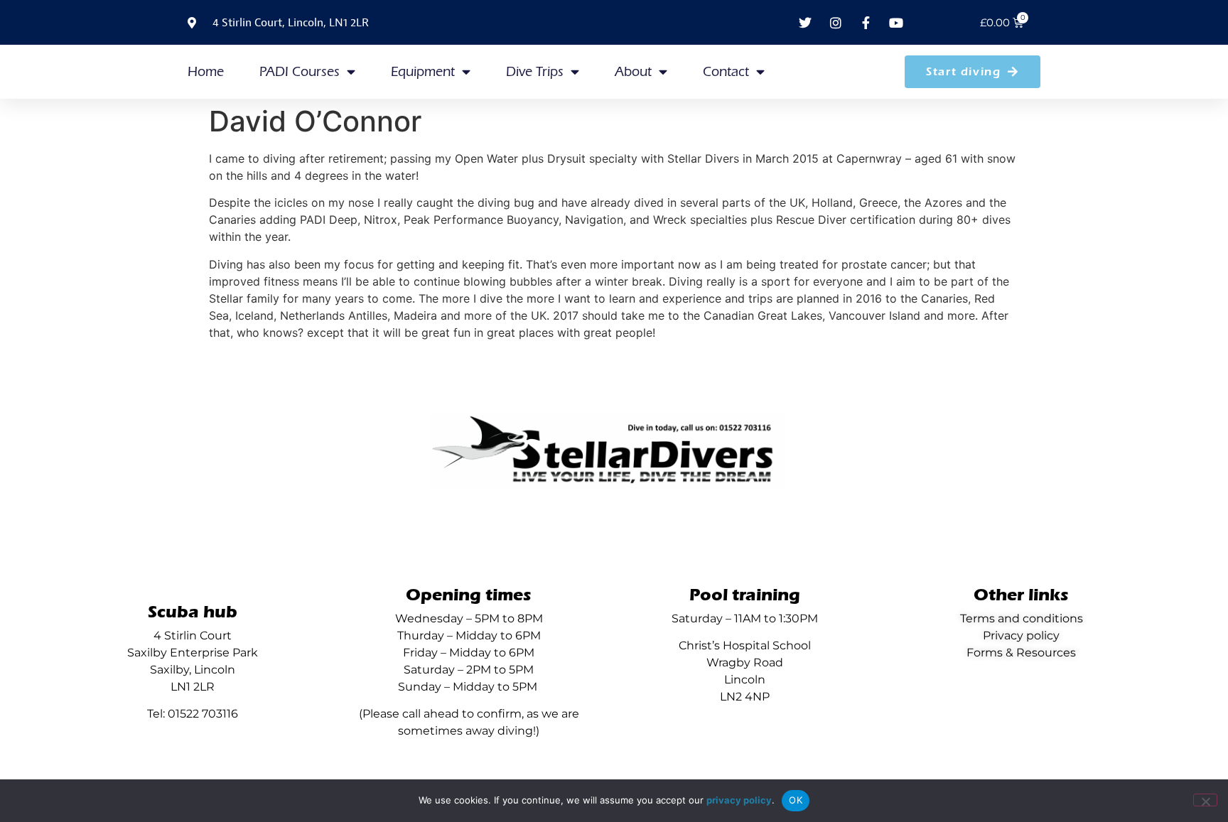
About (633, 72)
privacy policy (739, 800)
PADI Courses (299, 72)
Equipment (423, 72)
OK (795, 800)
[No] (1205, 800)
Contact (726, 72)
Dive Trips (535, 72)
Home (206, 72)
